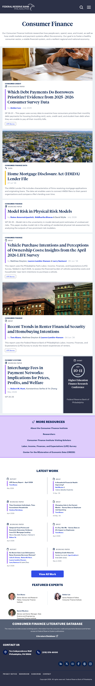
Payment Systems (13, 360)
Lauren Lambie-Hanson (39, 260)
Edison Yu (12, 537)
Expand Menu (88, 7)
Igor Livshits (72, 555)
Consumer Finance (13, 204)
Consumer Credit (13, 84)
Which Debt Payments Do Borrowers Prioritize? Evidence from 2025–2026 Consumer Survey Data (41, 97)
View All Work (47, 574)
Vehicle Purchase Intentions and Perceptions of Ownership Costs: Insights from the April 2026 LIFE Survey (48, 250)
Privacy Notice (10, 674)
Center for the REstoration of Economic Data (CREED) (49, 452)
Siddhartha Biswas (44, 217)
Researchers (49, 434)
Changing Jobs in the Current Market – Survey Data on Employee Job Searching (68, 507)
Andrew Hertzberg (16, 510)
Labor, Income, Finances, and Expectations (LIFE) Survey (49, 446)
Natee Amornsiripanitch (22, 217)
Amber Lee (15, 107)
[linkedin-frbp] (60, 664)
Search (81, 7)
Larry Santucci (60, 260)
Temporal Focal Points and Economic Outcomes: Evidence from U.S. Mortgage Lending (20, 529)
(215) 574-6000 (50, 652)
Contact (47, 674)
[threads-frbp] (84, 664)
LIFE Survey (10, 124)
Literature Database (45, 635)
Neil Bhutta (59, 487)
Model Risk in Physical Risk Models (40, 211)
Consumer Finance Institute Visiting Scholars (49, 440)
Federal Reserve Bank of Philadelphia (19, 7)
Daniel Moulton (22, 611)
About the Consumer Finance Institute (49, 428)
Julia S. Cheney (14, 557)
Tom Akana (15, 337)
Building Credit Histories (64, 552)
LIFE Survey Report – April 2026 (21, 482)
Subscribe (36, 674)
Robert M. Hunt (17, 388)
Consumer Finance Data (16, 165)
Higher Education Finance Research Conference (78, 384)
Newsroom (24, 674)
